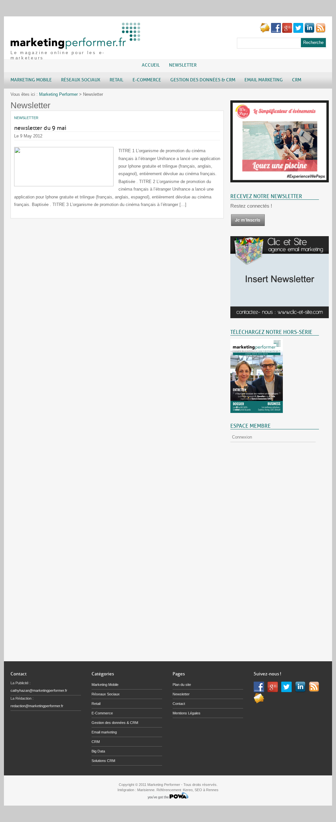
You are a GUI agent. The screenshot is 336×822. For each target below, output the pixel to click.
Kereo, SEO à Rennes (201, 790)
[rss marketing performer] (321, 31)
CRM (96, 742)
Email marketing (104, 732)
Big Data (98, 751)
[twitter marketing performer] (298, 31)
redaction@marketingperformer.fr (36, 706)
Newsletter (183, 65)
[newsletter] (247, 224)
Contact (179, 704)
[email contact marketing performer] (265, 31)
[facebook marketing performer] (276, 31)
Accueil (151, 65)
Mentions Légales (186, 713)
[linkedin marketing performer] (309, 31)
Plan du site (182, 685)
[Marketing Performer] (76, 46)
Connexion (242, 437)
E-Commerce (102, 713)
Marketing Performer (58, 94)
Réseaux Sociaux (106, 694)
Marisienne (146, 790)
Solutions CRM (103, 761)
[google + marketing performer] (287, 31)
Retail (96, 704)
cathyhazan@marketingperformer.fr (38, 690)
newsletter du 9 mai (40, 128)
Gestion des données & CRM (115, 723)
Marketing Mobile (105, 685)
